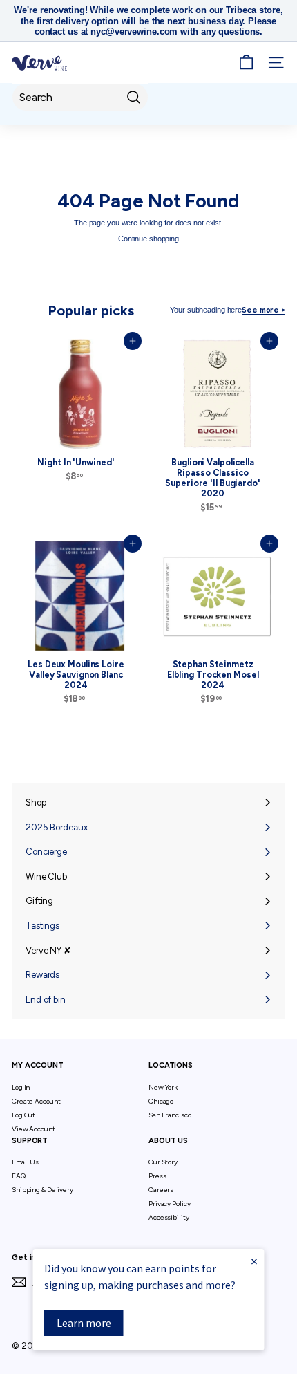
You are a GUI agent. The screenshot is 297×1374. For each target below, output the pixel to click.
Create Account (36, 1101)
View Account (33, 1128)
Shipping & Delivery (42, 1189)
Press (157, 1175)
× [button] (254, 1261)
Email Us (25, 1162)
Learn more (84, 1323)
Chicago (160, 1101)
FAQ (19, 1175)
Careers (160, 1189)
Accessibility (168, 1217)
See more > (263, 310)
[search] (80, 97)
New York (163, 1087)
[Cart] (246, 62)
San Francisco (169, 1115)
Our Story (163, 1162)
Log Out (23, 1115)
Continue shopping (148, 238)
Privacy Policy (169, 1203)
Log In (21, 1087)
